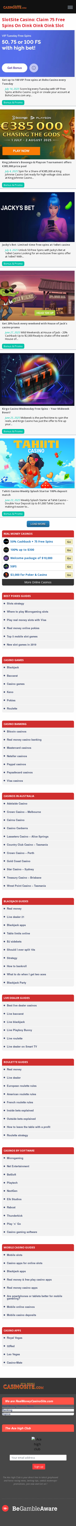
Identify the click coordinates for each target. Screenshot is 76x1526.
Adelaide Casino (17, 803)
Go (69, 542)
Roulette (12, 708)
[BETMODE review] (6, 541)
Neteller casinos (17, 756)
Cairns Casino (16, 820)
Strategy (12, 958)
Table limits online (18, 933)
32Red (11, 1346)
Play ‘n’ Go (14, 1224)
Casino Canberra (17, 828)
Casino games (16, 684)
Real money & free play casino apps (29, 1279)
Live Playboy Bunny (19, 1030)
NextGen (12, 1191)
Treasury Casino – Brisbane (24, 877)
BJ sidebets (14, 941)
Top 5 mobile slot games (22, 636)
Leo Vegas (13, 1354)
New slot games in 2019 (21, 644)
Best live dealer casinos (22, 1005)
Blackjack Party (16, 982)
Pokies (11, 700)
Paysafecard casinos (20, 772)
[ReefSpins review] (6, 549)
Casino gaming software (22, 1232)
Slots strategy (15, 603)
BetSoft (11, 1174)
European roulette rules (21, 1086)
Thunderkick (14, 1215)
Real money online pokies (23, 628)
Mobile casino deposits (21, 1315)
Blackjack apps (16, 925)
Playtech (12, 1182)
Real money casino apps (22, 1288)
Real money (14, 908)
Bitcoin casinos (16, 731)
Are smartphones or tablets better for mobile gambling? (34, 1297)
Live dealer (14, 1077)
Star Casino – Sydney (20, 869)
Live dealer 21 (15, 917)
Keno (10, 692)
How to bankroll (17, 966)
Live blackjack (16, 1022)
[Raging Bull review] (6, 566)
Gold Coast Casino (18, 861)
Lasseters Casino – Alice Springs (27, 836)
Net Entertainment (18, 1166)
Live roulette (14, 1038)
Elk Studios (14, 1199)
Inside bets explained (20, 1110)
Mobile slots (14, 1255)
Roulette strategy (17, 1135)
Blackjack (13, 667)
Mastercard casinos (19, 748)
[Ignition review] (6, 574)
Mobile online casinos (21, 1307)
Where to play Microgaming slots (27, 611)
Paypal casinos (16, 764)
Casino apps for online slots (24, 1263)
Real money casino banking (24, 739)
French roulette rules (20, 1102)
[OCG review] (6, 558)
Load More (38, 524)
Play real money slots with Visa (26, 620)
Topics (6, 1414)
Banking (7, 1410)
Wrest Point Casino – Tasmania (26, 886)
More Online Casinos (38, 582)
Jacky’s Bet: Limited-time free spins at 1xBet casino (36, 244)
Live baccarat (15, 1014)
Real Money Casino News (18, 1406)
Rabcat (11, 1207)
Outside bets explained (21, 1119)
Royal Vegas (14, 1338)
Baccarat (12, 676)
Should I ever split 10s (21, 949)
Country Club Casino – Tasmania (27, 844)
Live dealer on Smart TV (22, 1046)
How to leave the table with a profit (28, 1127)
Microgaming (15, 1158)
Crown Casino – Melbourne (24, 812)
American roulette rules (21, 1094)
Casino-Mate (14, 1362)
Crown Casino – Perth (20, 853)
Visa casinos (15, 781)
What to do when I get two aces (26, 974)
